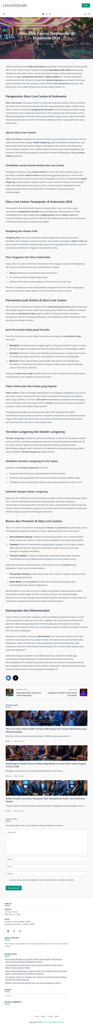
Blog (56, 1016)
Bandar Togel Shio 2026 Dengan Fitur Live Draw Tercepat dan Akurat (33, 983)
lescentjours (15, 5)
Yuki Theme (48, 1022)
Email (9, 866)
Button (86, 5)
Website (10, 874)
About (43, 1016)
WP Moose (60, 1022)
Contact (50, 1016)
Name (10, 859)
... (70, 736)
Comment (11, 832)
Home (37, 1016)
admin (41, 44)
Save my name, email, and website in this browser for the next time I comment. (42, 880)
